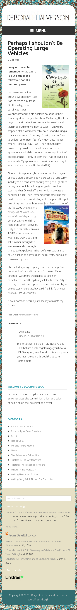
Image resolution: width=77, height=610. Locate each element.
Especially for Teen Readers (26, 431)
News (14, 450)
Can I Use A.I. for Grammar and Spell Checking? (31, 558)
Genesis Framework (56, 595)
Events (14, 436)
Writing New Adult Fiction (24, 474)
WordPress (34, 599)
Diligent (35, 595)
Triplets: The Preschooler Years (28, 464)
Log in (45, 599)
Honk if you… (18, 440)
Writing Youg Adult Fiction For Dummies (32, 479)
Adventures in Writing (28, 314)
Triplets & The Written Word (26, 459)
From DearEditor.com (23, 535)
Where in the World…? (23, 469)
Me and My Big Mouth (22, 445)
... (56, 520)
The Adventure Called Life (25, 455)
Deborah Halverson (38, 18)
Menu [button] (41, 30)
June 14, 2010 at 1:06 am (32, 335)
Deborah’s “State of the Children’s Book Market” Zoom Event (38, 512)
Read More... (12, 526)
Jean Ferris (50, 203)
